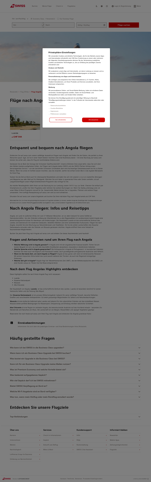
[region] (76, 88)
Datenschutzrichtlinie (58, 105)
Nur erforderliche (61, 119)
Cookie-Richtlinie (57, 108)
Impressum (54, 111)
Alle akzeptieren (93, 119)
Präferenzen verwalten (58, 114)
